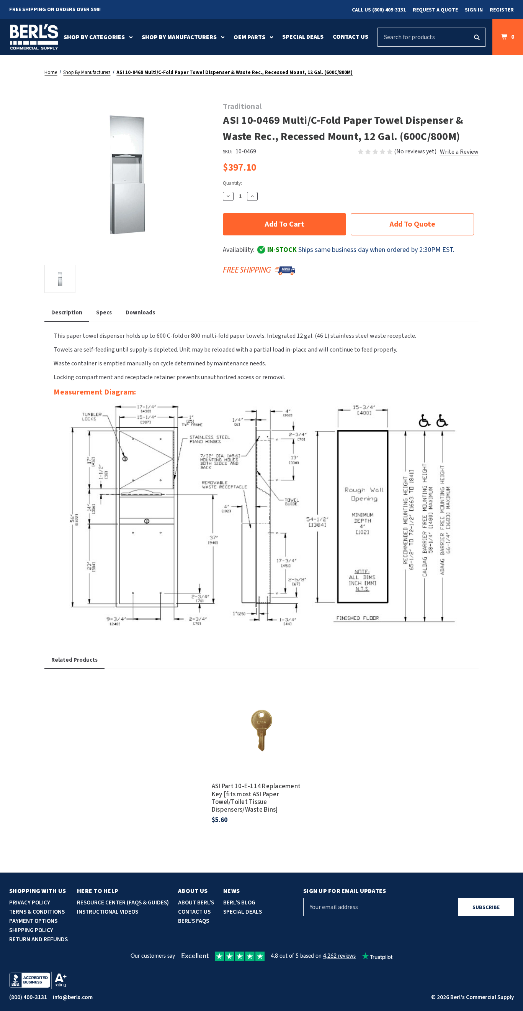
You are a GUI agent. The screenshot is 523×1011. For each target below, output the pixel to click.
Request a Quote (435, 10)
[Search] (476, 37)
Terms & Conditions (37, 912)
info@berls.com (73, 997)
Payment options (33, 921)
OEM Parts (249, 37)
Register (502, 10)
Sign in (474, 10)
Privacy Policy (29, 903)
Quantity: (232, 183)
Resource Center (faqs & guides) (123, 903)
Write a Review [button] (459, 152)
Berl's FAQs (193, 921)
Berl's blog (239, 903)
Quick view (261, 717)
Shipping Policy (31, 930)
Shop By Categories (94, 37)
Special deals (242, 912)
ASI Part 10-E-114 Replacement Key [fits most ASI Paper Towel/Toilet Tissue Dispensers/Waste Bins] (256, 798)
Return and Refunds (38, 939)
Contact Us (350, 37)
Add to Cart (261, 739)
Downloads (140, 313)
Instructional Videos (107, 912)
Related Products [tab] (74, 660)
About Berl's (196, 903)
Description (66, 313)
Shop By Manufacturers (179, 37)
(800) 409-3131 (28, 997)
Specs (104, 313)
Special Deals (303, 37)
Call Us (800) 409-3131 (379, 10)
